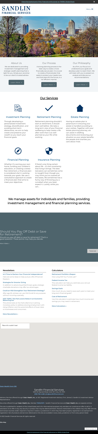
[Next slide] (96, 39)
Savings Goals (57, 288)
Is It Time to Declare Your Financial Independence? (23, 274)
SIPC (43, 403)
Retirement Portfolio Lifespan (64, 274)
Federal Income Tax (59, 280)
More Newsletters (10, 314)
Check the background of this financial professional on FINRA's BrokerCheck (48, 2)
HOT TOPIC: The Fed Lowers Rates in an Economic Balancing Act (22, 299)
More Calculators (59, 306)
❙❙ (50, 55)
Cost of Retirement (59, 296)
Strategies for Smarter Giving (14, 282)
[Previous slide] (2, 39)
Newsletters (8, 270)
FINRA (39, 403)
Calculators (57, 270)
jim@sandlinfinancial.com (55, 394)
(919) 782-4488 (39, 394)
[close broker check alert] (94, 1)
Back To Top (90, 428)
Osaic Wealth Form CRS (8, 386)
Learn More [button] (15, 82)
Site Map (3, 422)
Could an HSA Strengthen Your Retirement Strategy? (24, 291)
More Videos (4, 243)
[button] (89, 9)
